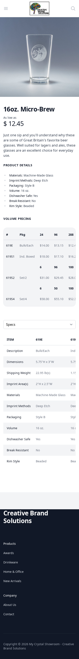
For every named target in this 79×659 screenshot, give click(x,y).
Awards (8, 553)
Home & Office (13, 572)
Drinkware (10, 562)
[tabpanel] (39, 57)
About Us (9, 605)
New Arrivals (12, 581)
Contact (8, 614)
